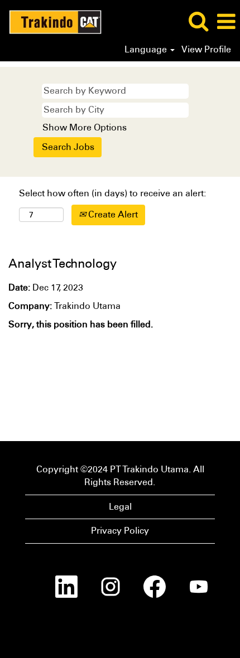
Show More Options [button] (84, 127)
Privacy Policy (120, 530)
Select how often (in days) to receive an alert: (112, 193)
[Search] (198, 21)
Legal (120, 506)
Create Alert (112, 214)
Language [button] (146, 50)
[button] (226, 22)
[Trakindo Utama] (51, 21)
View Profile (206, 50)
